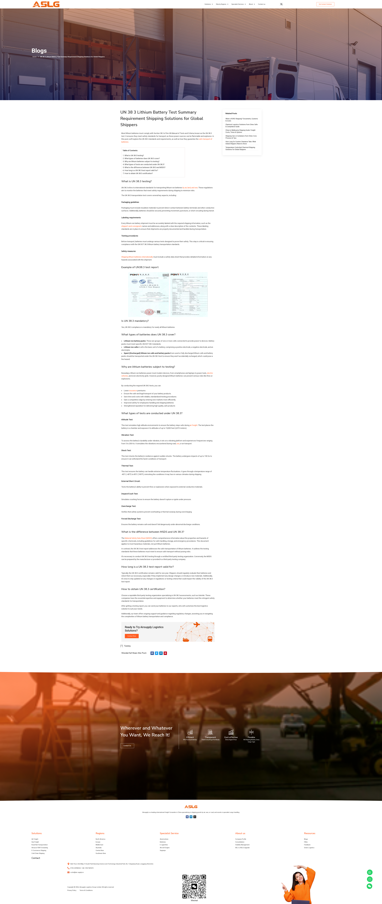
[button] (281, 4)
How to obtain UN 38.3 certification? (139, 173)
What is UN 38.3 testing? (134, 155)
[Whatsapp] (370, 872)
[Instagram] (194, 816)
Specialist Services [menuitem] (237, 4)
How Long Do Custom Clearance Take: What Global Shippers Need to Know (241, 143)
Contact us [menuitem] (261, 4)
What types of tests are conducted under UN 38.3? (144, 164)
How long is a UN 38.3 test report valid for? (141, 170)
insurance (133, 391)
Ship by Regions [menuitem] (221, 4)
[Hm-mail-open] (370, 879)
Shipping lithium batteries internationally (137, 257)
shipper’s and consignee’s (131, 226)
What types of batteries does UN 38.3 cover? (142, 158)
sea (177, 443)
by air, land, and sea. (190, 188)
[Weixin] (369, 886)
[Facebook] (187, 816)
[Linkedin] (191, 816)
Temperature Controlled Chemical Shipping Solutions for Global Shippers (240, 148)
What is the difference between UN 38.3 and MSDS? (145, 167)
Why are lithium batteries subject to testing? (142, 161)
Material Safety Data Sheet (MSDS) (138, 538)
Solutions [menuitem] (208, 4)
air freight (193, 425)
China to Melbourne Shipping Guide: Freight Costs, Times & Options (240, 131)
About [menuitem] (251, 4)
